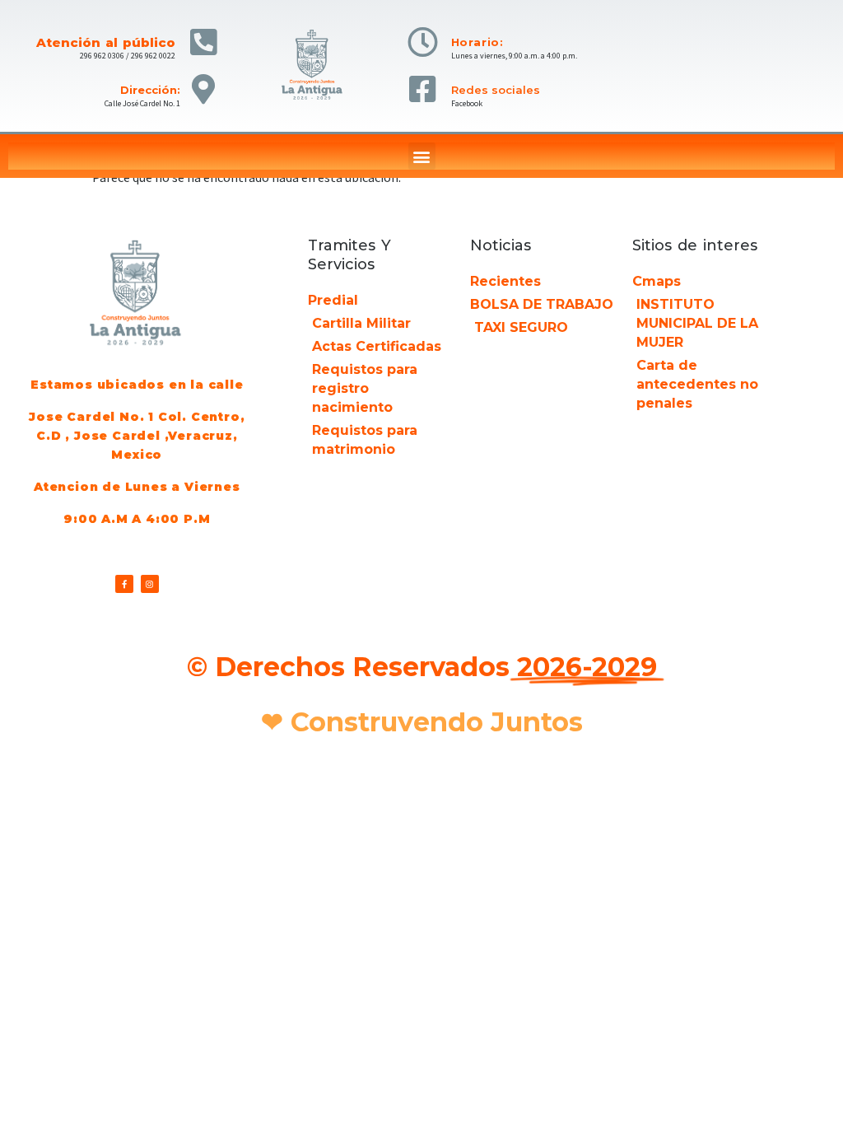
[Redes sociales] (423, 89)
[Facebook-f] (124, 584)
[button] (421, 156)
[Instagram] (150, 584)
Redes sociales (495, 89)
